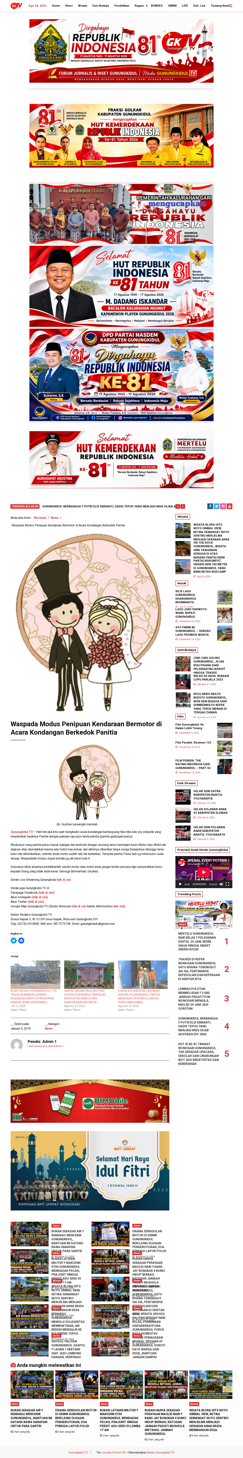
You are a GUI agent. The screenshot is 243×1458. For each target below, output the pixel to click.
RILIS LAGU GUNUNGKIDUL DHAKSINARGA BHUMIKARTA (185, 597)
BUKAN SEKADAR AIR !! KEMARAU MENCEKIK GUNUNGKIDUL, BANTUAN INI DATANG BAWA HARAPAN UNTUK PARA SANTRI (67, 1241)
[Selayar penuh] (227, 884)
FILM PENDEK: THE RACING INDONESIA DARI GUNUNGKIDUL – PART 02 (193, 764)
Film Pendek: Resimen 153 (193, 742)
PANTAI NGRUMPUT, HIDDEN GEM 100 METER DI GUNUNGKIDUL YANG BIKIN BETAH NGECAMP (210, 566)
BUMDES (157, 5)
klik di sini (64, 880)
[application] (203, 872)
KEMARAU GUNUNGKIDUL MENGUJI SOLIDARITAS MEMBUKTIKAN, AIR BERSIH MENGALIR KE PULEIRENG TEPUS (68, 1323)
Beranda (40, 518)
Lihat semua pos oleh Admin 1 (46, 1046)
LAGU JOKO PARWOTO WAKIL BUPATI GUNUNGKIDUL (191, 613)
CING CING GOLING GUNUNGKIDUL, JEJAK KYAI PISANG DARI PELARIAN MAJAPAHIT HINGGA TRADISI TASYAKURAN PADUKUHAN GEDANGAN (210, 669)
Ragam (139, 5)
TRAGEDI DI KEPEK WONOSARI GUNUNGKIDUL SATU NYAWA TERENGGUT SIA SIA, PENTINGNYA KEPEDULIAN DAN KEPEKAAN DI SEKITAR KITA (148, 1300)
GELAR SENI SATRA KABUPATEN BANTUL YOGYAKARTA (208, 794)
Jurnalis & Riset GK (114, 1452)
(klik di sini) (36, 902)
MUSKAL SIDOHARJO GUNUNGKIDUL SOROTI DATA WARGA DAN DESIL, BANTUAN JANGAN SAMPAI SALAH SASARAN (148, 1351)
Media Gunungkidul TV (161, 1452)
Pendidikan (121, 5)
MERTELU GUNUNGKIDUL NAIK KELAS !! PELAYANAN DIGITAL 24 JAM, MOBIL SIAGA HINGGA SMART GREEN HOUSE (197, 941)
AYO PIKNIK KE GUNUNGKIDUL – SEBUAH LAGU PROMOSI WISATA (193, 631)
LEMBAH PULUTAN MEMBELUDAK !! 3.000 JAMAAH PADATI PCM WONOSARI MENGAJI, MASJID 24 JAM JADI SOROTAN (194, 998)
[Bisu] (221, 884)
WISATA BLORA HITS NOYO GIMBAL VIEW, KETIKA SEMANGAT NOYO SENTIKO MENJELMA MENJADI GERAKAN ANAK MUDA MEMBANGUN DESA (67, 1298)
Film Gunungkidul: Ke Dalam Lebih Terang (189, 726)
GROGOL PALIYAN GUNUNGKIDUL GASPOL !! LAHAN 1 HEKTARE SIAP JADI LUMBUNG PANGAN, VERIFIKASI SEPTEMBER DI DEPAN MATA (68, 1353)
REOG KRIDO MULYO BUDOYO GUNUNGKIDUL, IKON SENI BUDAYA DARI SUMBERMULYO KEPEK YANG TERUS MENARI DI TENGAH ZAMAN (210, 703)
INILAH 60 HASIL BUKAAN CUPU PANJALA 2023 (211, 677)
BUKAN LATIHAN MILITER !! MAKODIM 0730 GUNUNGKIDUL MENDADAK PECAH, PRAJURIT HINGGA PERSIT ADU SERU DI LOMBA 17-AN (66, 1270)
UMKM (172, 5)
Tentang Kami (220, 5)
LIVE (185, 5)
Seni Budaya (100, 5)
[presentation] (177, 506)
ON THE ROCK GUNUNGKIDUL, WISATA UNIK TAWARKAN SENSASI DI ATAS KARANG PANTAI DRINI (209, 550)
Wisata (82, 5)
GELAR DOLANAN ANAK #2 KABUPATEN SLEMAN (210, 811)
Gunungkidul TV (78, 1452)
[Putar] (180, 884)
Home (56, 5)
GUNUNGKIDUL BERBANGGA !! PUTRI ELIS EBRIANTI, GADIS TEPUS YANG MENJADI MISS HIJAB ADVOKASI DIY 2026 (198, 1026)
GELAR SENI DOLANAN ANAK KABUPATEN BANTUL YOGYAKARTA (209, 831)
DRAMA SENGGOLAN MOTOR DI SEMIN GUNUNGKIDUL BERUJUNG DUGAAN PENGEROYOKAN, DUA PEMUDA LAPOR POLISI (149, 1241)
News (69, 5)
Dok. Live (199, 5)
